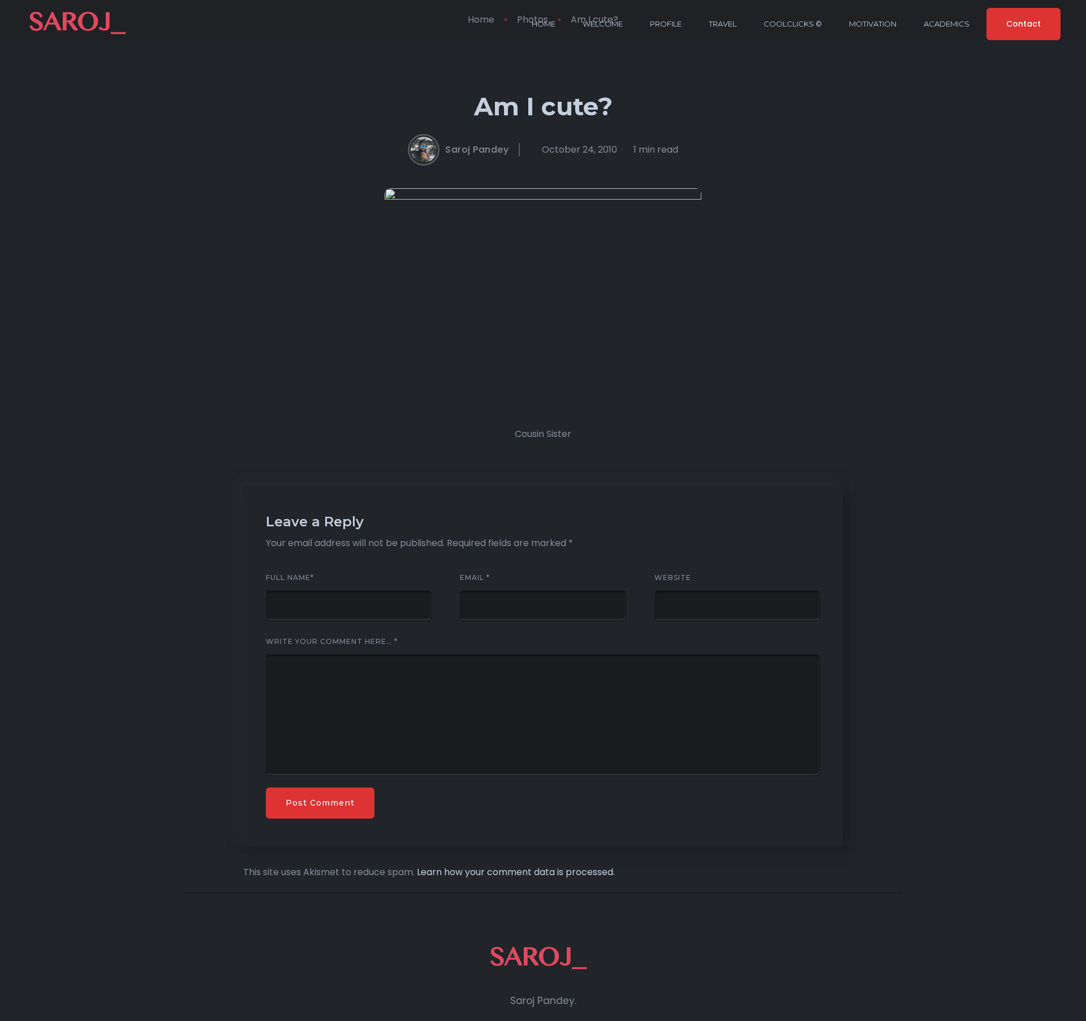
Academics (946, 23)
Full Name (290, 577)
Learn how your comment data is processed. (516, 872)
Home (543, 23)
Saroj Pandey (476, 150)
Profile (666, 23)
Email (475, 577)
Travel (722, 23)
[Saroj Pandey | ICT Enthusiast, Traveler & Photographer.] (82, 24)
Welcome (603, 23)
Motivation (873, 23)
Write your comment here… (332, 641)
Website (672, 577)
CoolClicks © (793, 23)
